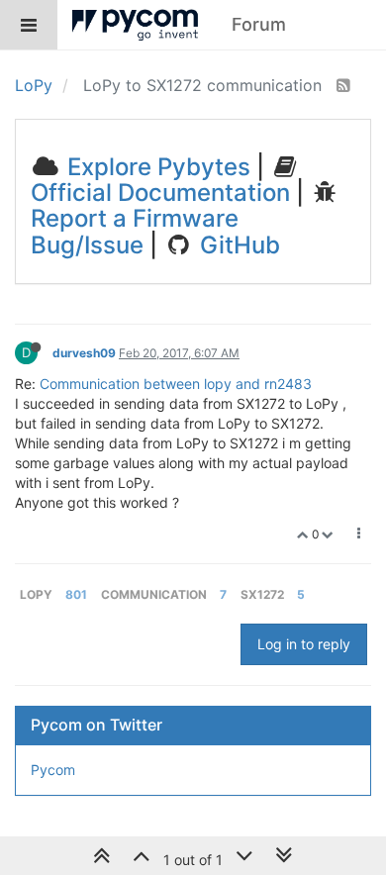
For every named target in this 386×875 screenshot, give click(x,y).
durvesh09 (84, 352)
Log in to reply (303, 643)
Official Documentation (160, 192)
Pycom (53, 769)
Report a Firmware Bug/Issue (135, 231)
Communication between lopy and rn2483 (176, 383)
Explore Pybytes (155, 166)
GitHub (237, 245)
